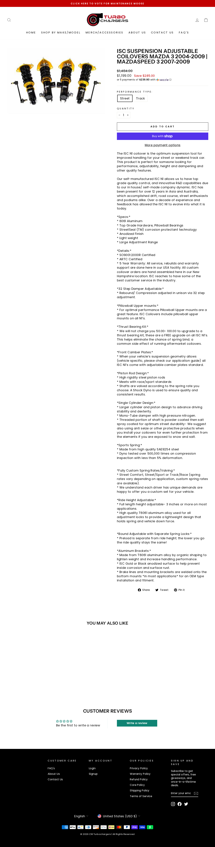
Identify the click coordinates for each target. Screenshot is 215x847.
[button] (162, 79)
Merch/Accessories (104, 32)
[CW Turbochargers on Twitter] (186, 804)
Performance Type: (135, 91)
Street (125, 98)
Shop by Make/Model (61, 32)
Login (92, 768)
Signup (93, 774)
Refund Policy (139, 779)
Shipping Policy (139, 790)
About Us (137, 32)
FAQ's (184, 32)
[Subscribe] (196, 793)
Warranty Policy (140, 774)
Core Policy (137, 785)
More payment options (163, 145)
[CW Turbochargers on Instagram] (173, 804)
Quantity (126, 108)
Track (140, 98)
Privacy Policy (139, 768)
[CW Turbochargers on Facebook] (180, 804)
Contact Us (162, 32)
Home (31, 32)
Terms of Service (141, 796)
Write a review (137, 723)
